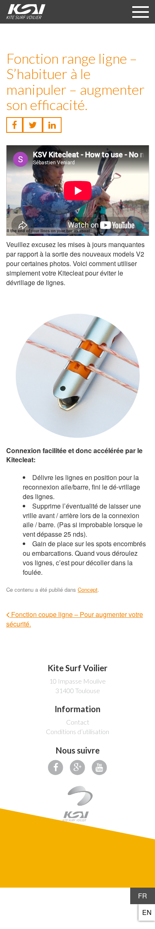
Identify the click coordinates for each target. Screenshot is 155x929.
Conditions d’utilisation (77, 731)
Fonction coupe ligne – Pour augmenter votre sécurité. (74, 619)
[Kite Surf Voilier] (25, 11)
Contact (77, 722)
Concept (88, 589)
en (147, 912)
